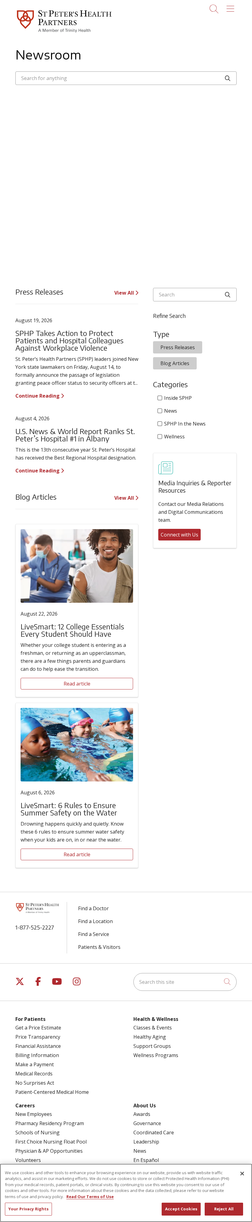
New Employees (33, 1114)
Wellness (174, 436)
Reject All (224, 1209)
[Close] (242, 1173)
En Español (146, 1160)
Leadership (146, 1141)
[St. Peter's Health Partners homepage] (64, 33)
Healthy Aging (149, 1036)
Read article (77, 683)
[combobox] (126, 78)
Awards (141, 1114)
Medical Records (34, 1073)
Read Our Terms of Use (90, 1196)
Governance (147, 1123)
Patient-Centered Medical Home (52, 1092)
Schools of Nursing (37, 1132)
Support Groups (152, 1046)
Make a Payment (34, 1064)
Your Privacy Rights (28, 1209)
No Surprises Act (34, 1082)
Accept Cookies (181, 1209)
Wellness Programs (155, 1055)
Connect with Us (179, 534)
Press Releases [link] (177, 347)
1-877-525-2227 (34, 927)
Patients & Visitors (99, 947)
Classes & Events (152, 1027)
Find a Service (93, 934)
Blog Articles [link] (174, 363)
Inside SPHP (178, 398)
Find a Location (95, 921)
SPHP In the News (185, 423)
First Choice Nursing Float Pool (51, 1141)
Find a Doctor (93, 908)
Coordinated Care (153, 1132)
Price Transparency (37, 1036)
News (170, 410)
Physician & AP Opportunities (49, 1151)
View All (124, 292)
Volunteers (28, 1160)
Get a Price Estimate (38, 1027)
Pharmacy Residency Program (49, 1123)
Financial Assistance (38, 1046)
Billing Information (37, 1055)
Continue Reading (38, 395)
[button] (231, 6)
